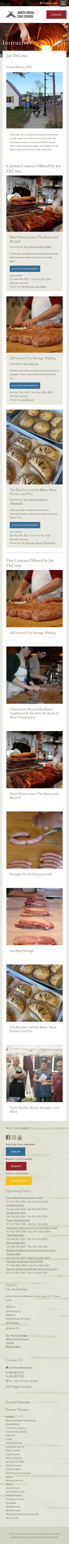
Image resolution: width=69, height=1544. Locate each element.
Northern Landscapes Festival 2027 (25, 1261)
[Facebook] (8, 1137)
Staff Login (54, 1537)
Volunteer (11, 1502)
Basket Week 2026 (16, 1212)
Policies (10, 1342)
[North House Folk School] (20, 15)
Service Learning (14, 1480)
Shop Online (19, 1180)
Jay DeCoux (31, 246)
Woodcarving (13, 1506)
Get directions (12, 1322)
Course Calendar (18, 1402)
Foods (9, 1439)
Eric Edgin (45, 246)
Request (16, 1166)
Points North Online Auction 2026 (24, 1197)
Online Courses (14, 1465)
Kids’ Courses (13, 1450)
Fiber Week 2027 (15, 1235)
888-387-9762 (16, 1372)
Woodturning (13, 1510)
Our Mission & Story (16, 1335)
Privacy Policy (13, 1346)
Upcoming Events (18, 1190)
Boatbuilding (12, 1424)
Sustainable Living (15, 1491)
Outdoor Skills (13, 1469)
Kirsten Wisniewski (45, 543)
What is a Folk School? (17, 1339)
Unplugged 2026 (15, 1205)
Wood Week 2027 (16, 1242)
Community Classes (16, 1431)
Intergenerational (15, 1446)
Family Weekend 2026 (18, 1220)
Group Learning (14, 1442)
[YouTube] (20, 1137)
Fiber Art (10, 1435)
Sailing (9, 1476)
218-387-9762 (16, 1375)
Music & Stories (14, 1457)
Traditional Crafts (15, 1499)
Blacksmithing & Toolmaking (20, 1420)
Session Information (26, 269)
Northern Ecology (15, 1461)
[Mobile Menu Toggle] (63, 3)
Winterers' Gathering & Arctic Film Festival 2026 (32, 1227)
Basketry (10, 1416)
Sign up (15, 1151)
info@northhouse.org (19, 1367)
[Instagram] (14, 1137)
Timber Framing (14, 1495)
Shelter (9, 1484)
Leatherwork (12, 1454)
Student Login (50, 3)
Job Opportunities (19, 1386)
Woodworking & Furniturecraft (22, 1514)
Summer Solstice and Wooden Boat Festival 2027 (32, 1269)
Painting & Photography (18, 1472)
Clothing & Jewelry (16, 1427)
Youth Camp (12, 1517)
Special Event (13, 1487)
